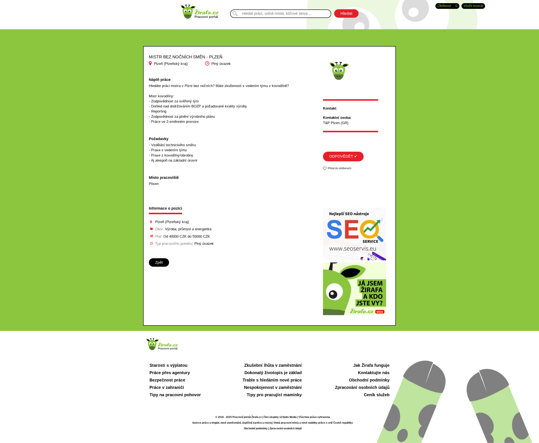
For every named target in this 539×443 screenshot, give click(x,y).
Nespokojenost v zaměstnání (273, 387)
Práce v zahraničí (166, 387)
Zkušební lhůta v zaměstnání (273, 365)
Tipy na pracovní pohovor (175, 394)
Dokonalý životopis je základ (273, 372)
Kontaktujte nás (374, 372)
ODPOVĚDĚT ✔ (343, 156)
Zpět (159, 262)
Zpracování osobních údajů (362, 387)
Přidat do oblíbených (339, 168)
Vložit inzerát (473, 6)
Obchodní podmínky (369, 380)
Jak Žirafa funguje (371, 365)
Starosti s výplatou (168, 365)
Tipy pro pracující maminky (274, 394)
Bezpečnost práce (167, 380)
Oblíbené (447, 6)
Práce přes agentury (169, 372)
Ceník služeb (377, 394)
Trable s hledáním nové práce (272, 380)
